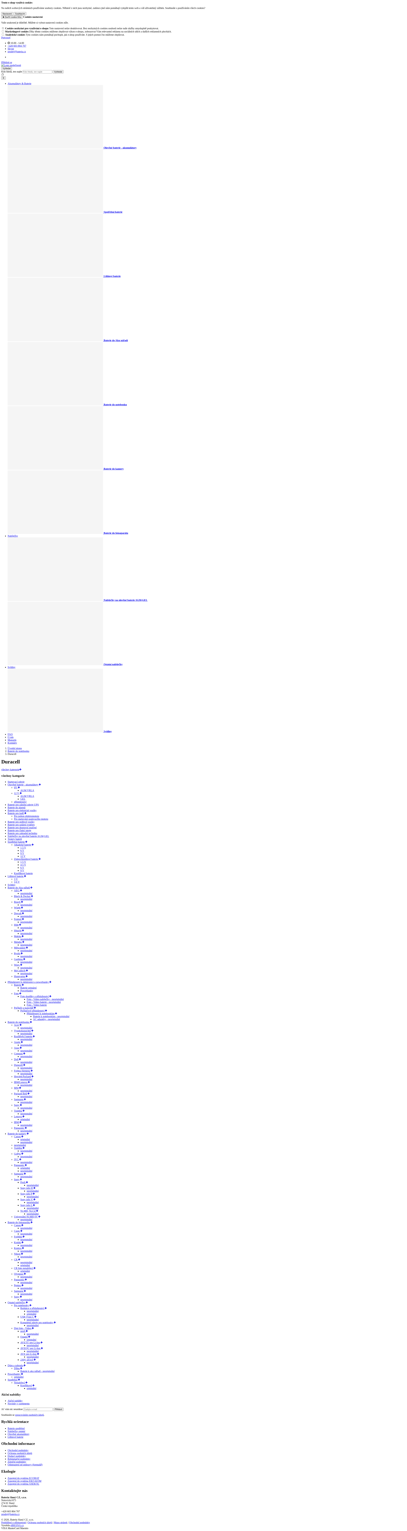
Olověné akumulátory (18, 1434)
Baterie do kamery (17, 1133)
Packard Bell (21, 1093)
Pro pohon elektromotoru (26, 816)
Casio (17, 1231)
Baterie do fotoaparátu (19, 1222)
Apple (17, 1042)
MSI (16, 1088)
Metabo (18, 942)
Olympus (19, 1274)
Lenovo (18, 1116)
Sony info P (26, 1193)
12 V (17, 793)
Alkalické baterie (23, 844)
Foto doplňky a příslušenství (34, 996)
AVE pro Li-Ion (28, 1354)
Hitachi (18, 930)
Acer (17, 1025)
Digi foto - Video (23, 1328)
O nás (11, 737)
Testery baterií (15, 839)
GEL (22, 799)
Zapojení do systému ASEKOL (23, 1484)
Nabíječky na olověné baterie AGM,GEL (28, 836)
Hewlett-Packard (22, 1076)
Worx (17, 965)
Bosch (17, 902)
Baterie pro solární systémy (21, 824)
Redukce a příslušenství (32, 1308)
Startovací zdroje (16, 781)
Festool (18, 919)
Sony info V (26, 1199)
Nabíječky (13, 536)
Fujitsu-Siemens (22, 1070)
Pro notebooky (21, 1305)
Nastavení (7, 14)
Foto (16, 993)
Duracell (18, 1065)
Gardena (18, 959)
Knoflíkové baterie (23, 873)
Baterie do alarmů (16, 807)
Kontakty (12, 742)
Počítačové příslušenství (32, 1010)
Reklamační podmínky (19, 1459)
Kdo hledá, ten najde (11, 71)
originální (25, 1119)
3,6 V (17, 882)
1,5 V (23, 847)
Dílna (17, 1368)
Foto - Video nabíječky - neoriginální (45, 999)
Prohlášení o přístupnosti (13, 1522)
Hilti (16, 924)
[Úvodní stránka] (11, 65)
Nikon (17, 1254)
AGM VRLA (27, 790)
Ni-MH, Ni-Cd (28, 1211)
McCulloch (20, 970)
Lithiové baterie (16, 876)
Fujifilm (18, 1236)
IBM (16, 1122)
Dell (16, 1059)
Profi (23, 1182)
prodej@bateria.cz (10, 1514)
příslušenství (20, 801)
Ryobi (17, 953)
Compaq (18, 1053)
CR (16, 1259)
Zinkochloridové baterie (26, 859)
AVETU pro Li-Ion (30, 1342)
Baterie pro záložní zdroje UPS (23, 804)
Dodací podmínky (17, 1456)
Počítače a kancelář (24, 1007)
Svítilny (11, 667)
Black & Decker (22, 896)
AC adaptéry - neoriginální (46, 1019)
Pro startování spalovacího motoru (31, 819)
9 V (22, 853)
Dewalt (18, 913)
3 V (16, 879)
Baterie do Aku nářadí (19, 887)
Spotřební (13, 1379)
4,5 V (23, 864)
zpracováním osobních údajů (29, 1415)
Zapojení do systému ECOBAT (23, 1478)
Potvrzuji (5, 37)
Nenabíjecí (19, 1382)
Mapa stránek (60, 1522)
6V (16, 787)
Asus (17, 1048)
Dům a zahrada (16, 1365)
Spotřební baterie (16, 842)
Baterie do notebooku (19, 1022)
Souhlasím (20, 14)
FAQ (10, 734)
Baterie (18, 985)
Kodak (17, 1242)
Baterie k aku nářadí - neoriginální (37, 1371)
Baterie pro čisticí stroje (19, 830)
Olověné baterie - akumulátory (23, 784)
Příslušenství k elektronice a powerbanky (28, 982)
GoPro (17, 1153)
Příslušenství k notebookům (41, 1013)
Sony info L (26, 1205)
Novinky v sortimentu (19, 1403)
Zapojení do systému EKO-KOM (24, 1481)
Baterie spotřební (16, 1428)
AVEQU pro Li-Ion (30, 1348)
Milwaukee (20, 947)
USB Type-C (27, 1316)
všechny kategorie (10, 769)
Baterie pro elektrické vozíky (22, 810)
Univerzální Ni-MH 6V (26, 1216)
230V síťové (27, 1359)
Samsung (19, 1099)
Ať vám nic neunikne (12, 1409)
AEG (17, 890)
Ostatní (24, 1336)
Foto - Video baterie (37, 1005)
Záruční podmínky (17, 1461)
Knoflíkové (26, 1385)
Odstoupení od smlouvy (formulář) (25, 1464)
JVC (16, 1159)
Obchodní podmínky (18, 1450)
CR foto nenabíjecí (24, 1268)
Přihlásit (58, 1409)
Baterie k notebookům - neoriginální (51, 1016)
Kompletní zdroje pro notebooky (37, 1322)
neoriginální (26, 893)
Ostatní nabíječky (17, 1302)
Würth (17, 907)
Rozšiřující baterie (23, 1036)
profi (23, 1331)
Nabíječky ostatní (16, 1431)
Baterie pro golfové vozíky (21, 821)
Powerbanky (26, 990)
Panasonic (19, 1128)
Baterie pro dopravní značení (22, 827)
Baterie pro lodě (16, 813)
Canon (17, 1136)
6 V (22, 850)
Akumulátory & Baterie (19, 83)
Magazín (12, 740)
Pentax (17, 1285)
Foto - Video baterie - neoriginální (44, 1002)
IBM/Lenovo (21, 1082)
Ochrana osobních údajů (20, 1453)
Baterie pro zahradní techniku (22, 833)
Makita (18, 936)
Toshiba (18, 1110)
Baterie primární (28, 987)
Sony (17, 1105)
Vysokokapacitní (22, 1030)
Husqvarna (20, 976)
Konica (18, 1248)
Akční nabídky (15, 1400)
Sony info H (26, 1188)
